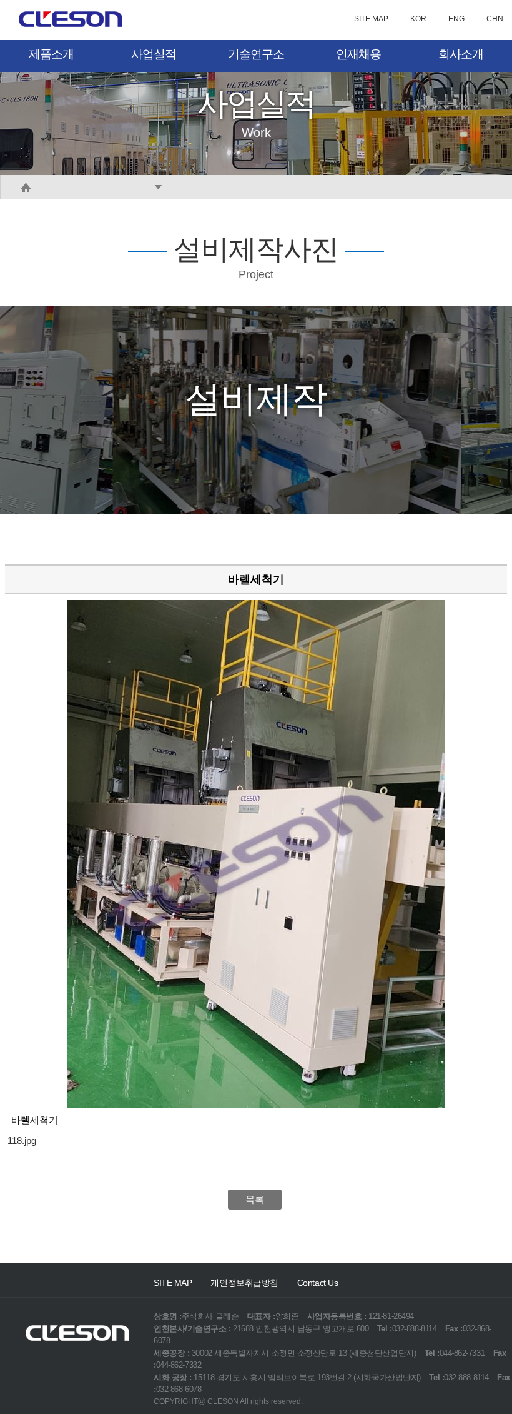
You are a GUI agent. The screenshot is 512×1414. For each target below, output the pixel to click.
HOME (26, 187)
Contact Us (317, 1283)
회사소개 (460, 54)
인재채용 (358, 54)
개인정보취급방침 (244, 1283)
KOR (418, 18)
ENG (456, 18)
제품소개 (51, 54)
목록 (254, 1199)
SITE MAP (371, 18)
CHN (494, 18)
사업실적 (153, 54)
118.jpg (21, 1140)
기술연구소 (256, 54)
